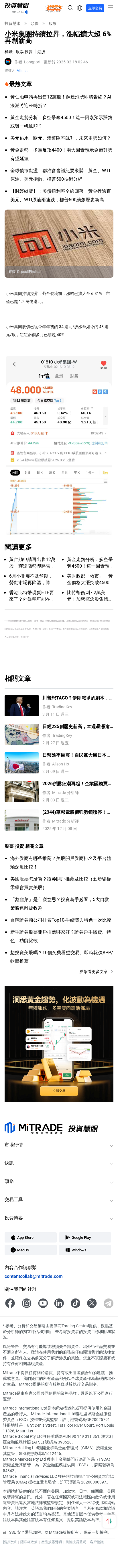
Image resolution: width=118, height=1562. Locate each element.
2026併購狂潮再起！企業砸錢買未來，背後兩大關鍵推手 (77, 783)
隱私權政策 (29, 1541)
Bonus (54, 8)
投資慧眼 (13, 23)
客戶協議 (97, 1541)
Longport (27, 62)
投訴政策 (10, 1541)
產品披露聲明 (51, 1541)
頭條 (35, 23)
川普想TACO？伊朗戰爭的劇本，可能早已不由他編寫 (75, 698)
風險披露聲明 (76, 1541)
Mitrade (22, 70)
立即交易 (95, 8)
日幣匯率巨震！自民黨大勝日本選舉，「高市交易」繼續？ (76, 755)
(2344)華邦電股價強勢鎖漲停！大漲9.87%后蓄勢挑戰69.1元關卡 (76, 812)
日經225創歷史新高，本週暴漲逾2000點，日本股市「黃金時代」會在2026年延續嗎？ (77, 726)
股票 (53, 23)
